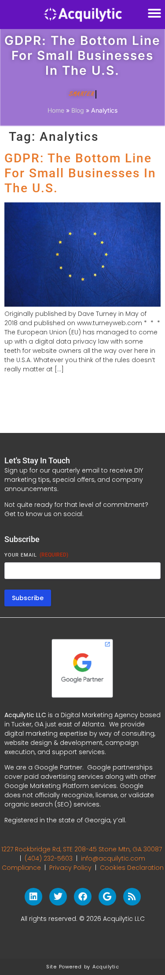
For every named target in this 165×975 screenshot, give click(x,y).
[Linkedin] (33, 896)
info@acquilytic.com (113, 858)
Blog (77, 110)
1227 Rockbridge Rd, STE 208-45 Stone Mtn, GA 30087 (81, 849)
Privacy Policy (70, 867)
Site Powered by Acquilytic (82, 966)
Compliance (21, 867)
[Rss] (132, 896)
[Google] (107, 896)
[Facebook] (83, 896)
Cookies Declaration (132, 867)
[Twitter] (58, 896)
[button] (154, 13)
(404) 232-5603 (49, 858)
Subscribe (28, 598)
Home (56, 110)
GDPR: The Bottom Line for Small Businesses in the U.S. (80, 173)
